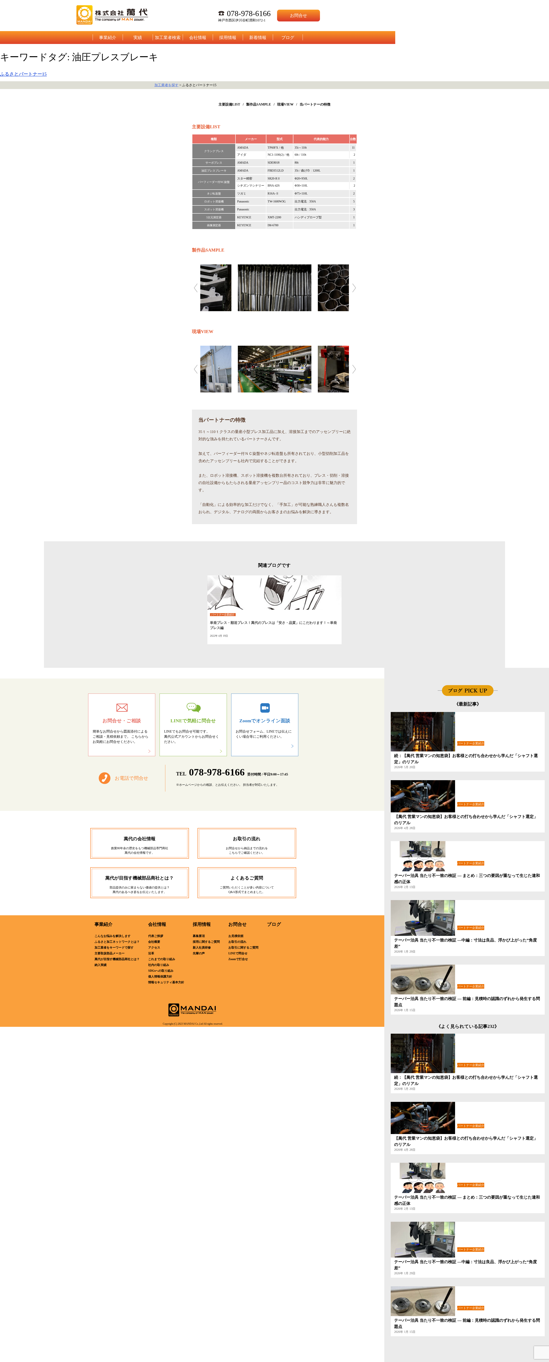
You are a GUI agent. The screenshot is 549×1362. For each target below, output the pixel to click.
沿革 (151, 953)
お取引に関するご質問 (243, 947)
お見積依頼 (235, 936)
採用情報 (227, 37)
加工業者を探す (166, 85)
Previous (195, 287)
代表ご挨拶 (155, 936)
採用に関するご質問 (206, 941)
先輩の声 (199, 953)
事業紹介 (107, 37)
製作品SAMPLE (258, 104)
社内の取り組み (158, 965)
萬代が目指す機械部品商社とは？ (117, 959)
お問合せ (298, 15)
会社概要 (154, 941)
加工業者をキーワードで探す (114, 947)
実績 (137, 37)
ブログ (287, 37)
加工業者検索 (168, 37)
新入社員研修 (202, 947)
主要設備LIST (229, 104)
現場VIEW (285, 104)
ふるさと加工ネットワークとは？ (117, 941)
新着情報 (257, 37)
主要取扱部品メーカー (110, 953)
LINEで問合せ (237, 953)
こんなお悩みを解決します (113, 936)
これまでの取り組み (161, 959)
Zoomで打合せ (238, 959)
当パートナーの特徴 (315, 104)
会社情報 (197, 37)
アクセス (154, 947)
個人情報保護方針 (160, 976)
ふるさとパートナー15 (23, 74)
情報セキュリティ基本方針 (166, 982)
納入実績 (101, 965)
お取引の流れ (237, 941)
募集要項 (199, 936)
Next (353, 287)
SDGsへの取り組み (160, 970)
